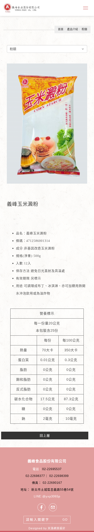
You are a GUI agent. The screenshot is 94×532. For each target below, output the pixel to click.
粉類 (84, 29)
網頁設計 (59, 528)
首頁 (60, 29)
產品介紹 (72, 29)
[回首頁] (21, 7)
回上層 (45, 435)
